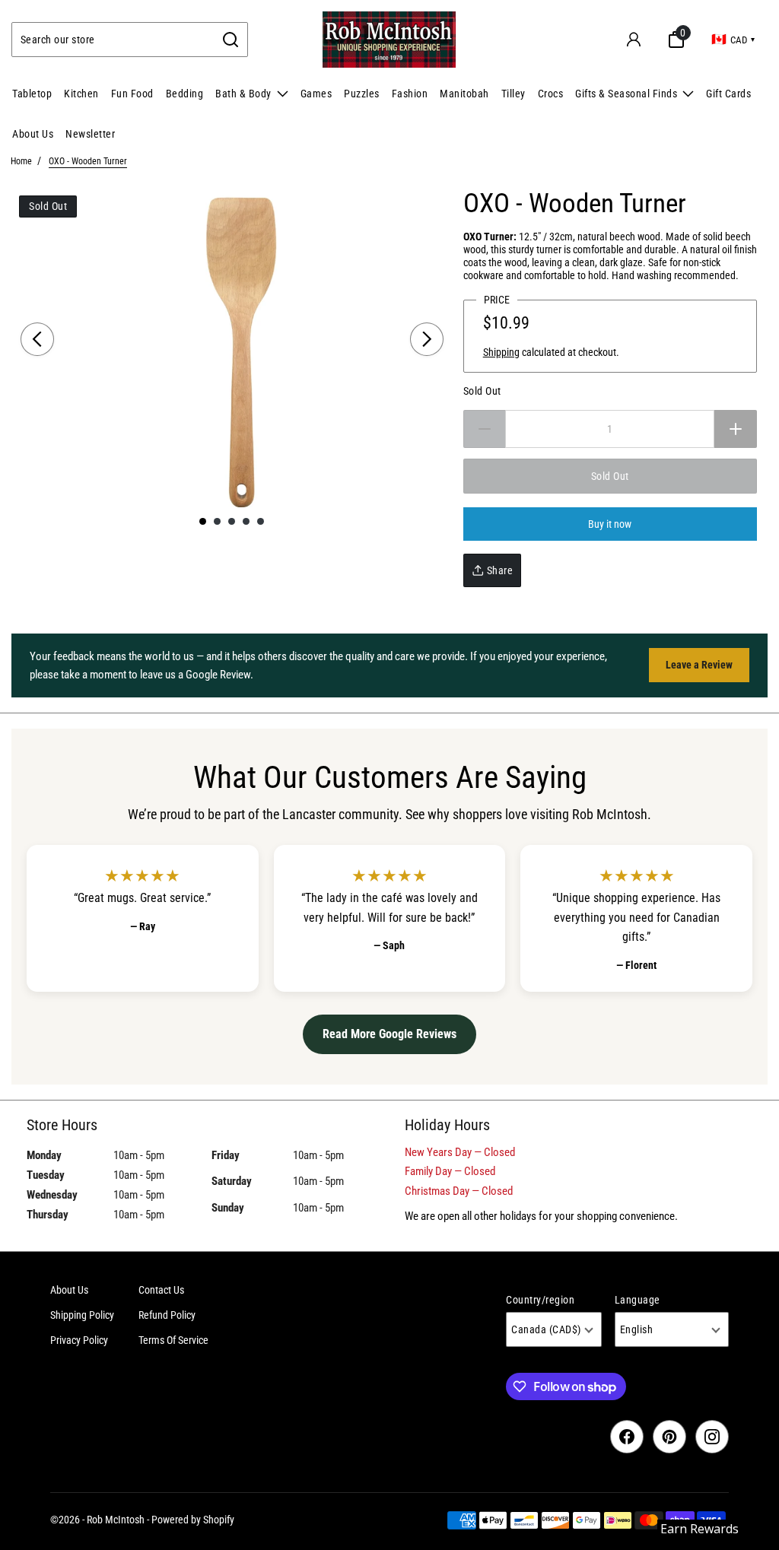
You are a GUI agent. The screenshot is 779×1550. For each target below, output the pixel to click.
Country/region (540, 1300)
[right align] (427, 339)
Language (637, 1300)
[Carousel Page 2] (217, 521)
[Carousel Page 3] (231, 521)
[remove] (484, 429)
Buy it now (609, 524)
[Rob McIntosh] (389, 39)
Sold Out (482, 391)
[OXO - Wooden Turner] (232, 347)
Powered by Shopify (192, 1519)
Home (21, 161)
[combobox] (113, 39)
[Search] (231, 39)
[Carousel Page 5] (260, 521)
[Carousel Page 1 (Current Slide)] (202, 521)
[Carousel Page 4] (246, 521)
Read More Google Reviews (389, 1034)
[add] (735, 429)
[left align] (37, 339)
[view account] (634, 40)
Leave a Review (699, 665)
